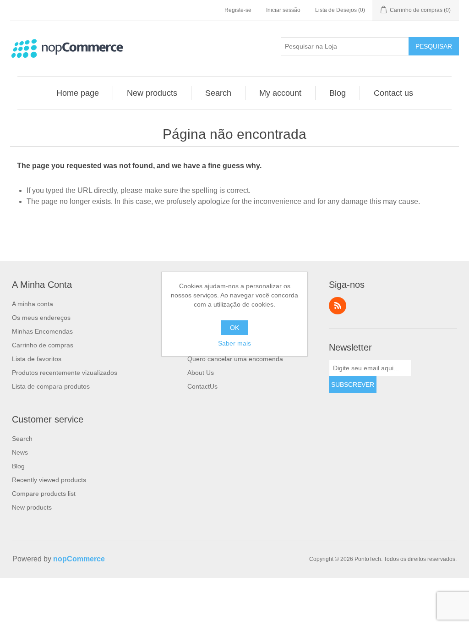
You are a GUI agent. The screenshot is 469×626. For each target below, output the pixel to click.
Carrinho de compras (42, 345)
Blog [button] (337, 93)
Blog (18, 466)
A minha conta (32, 304)
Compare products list (44, 493)
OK (234, 327)
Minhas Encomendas (42, 331)
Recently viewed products (49, 479)
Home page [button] (77, 93)
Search (22, 438)
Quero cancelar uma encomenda (235, 358)
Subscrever (352, 384)
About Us (200, 372)
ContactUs (202, 386)
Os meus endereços (41, 317)
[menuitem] (78, 93)
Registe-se (237, 10)
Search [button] (218, 93)
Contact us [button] (393, 93)
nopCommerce (79, 559)
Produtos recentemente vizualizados (64, 372)
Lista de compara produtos (51, 386)
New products (32, 507)
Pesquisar (433, 46)
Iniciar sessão (283, 10)
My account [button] (280, 93)
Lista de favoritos (36, 358)
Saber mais (234, 343)
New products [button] (152, 93)
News (20, 452)
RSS (337, 305)
